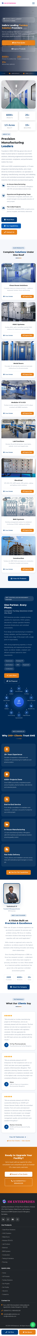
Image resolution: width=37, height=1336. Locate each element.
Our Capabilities (12, 226)
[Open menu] (34, 3)
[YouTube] (13, 1219)
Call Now (11, 1332)
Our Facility (5, 1287)
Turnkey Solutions (7, 1280)
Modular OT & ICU (7, 1240)
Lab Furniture (6, 1244)
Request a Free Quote (19, 1174)
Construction (6, 1255)
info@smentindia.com (10, 1316)
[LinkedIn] (3, 1219)
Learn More (12, 675)
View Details (9, 296)
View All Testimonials (16, 1137)
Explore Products (19, 49)
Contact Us (10, 232)
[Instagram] (17, 1219)
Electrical (5, 1248)
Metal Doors (6, 1237)
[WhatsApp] (8, 1219)
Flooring (4, 1262)
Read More (10, 220)
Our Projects (6, 1284)
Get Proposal (13, 681)
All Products (6, 1276)
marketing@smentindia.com (12, 1314)
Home (4, 1273)
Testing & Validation (8, 1258)
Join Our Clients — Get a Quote (19, 1141)
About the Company (20, 987)
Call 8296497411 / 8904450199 (19, 1182)
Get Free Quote (19, 43)
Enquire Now (28, 296)
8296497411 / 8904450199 (12, 1311)
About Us (5, 1291)
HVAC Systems (6, 1233)
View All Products (19, 579)
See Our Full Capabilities (19, 872)
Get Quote (28, 1332)
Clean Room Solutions (8, 1230)
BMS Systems (6, 1251)
